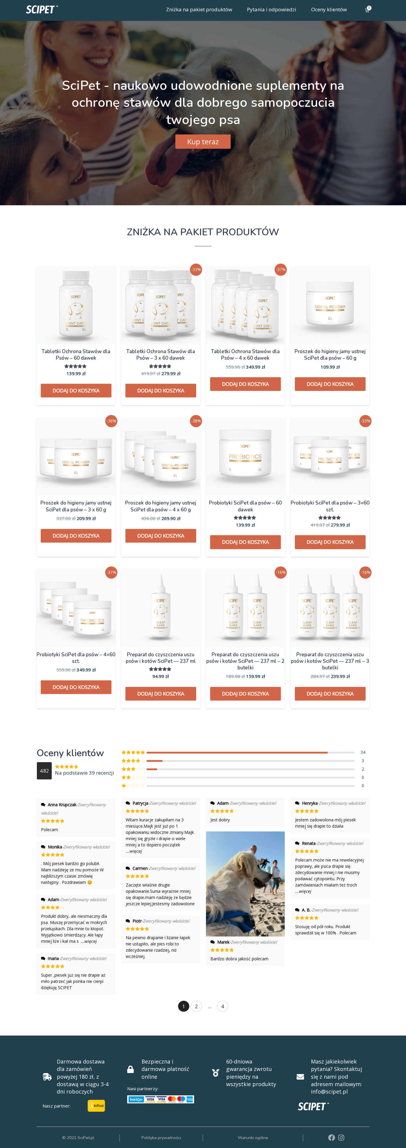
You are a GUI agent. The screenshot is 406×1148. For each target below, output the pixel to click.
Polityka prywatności (161, 1138)
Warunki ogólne (253, 1138)
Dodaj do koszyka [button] (76, 390)
